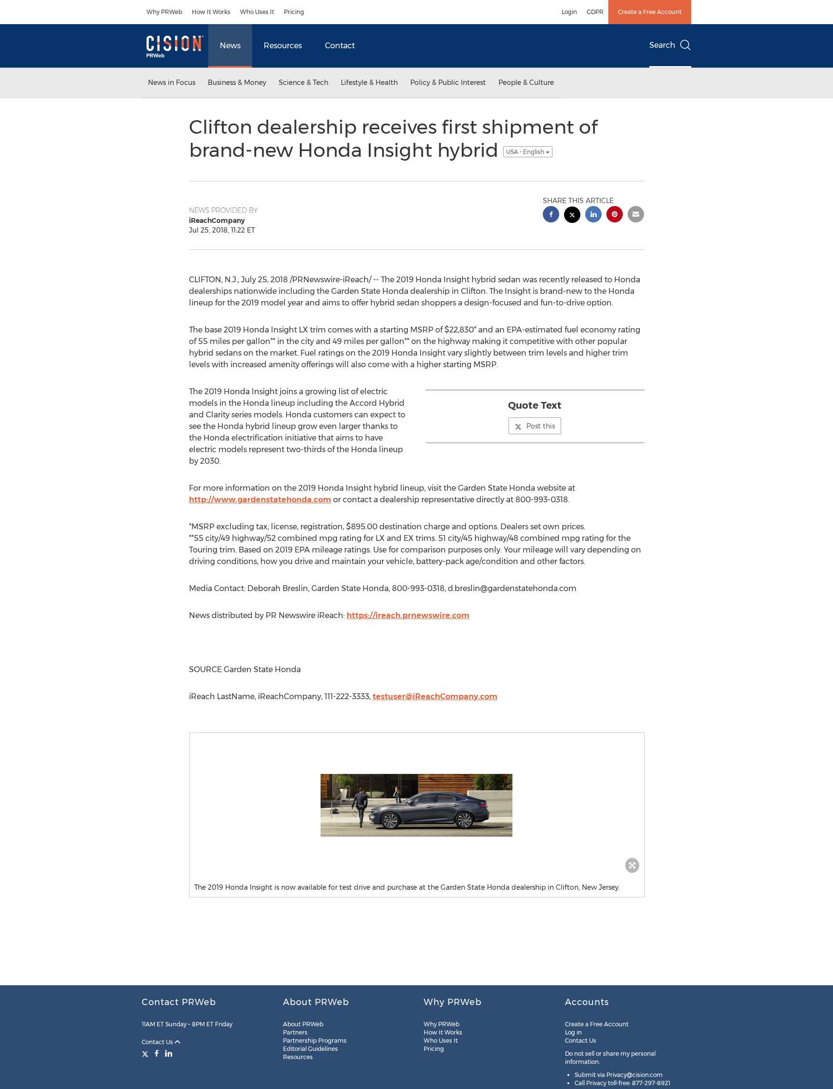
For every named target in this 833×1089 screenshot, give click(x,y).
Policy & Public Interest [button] (448, 82)
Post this (540, 426)
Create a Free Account (650, 11)
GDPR (595, 11)
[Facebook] (156, 1053)
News (230, 45)
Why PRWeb (164, 11)
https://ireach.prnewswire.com (408, 615)
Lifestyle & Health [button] (369, 82)
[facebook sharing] (551, 215)
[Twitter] (146, 1053)
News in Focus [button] (171, 82)
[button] (416, 805)
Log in (573, 1032)
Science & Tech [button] (303, 82)
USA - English (526, 151)
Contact (340, 45)
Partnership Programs (315, 1040)
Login (569, 11)
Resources (283, 45)
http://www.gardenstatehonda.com (260, 499)
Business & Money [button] (237, 82)
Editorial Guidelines (310, 1048)
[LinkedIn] (168, 1053)
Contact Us (158, 1042)
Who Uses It (257, 11)
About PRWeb (303, 1024)
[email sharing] (636, 215)
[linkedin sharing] (593, 215)
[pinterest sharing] (614, 215)
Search (662, 45)
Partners (295, 1032)
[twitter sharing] (572, 216)
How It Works (211, 11)
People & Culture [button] (526, 82)
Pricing (294, 11)
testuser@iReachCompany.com (435, 696)
